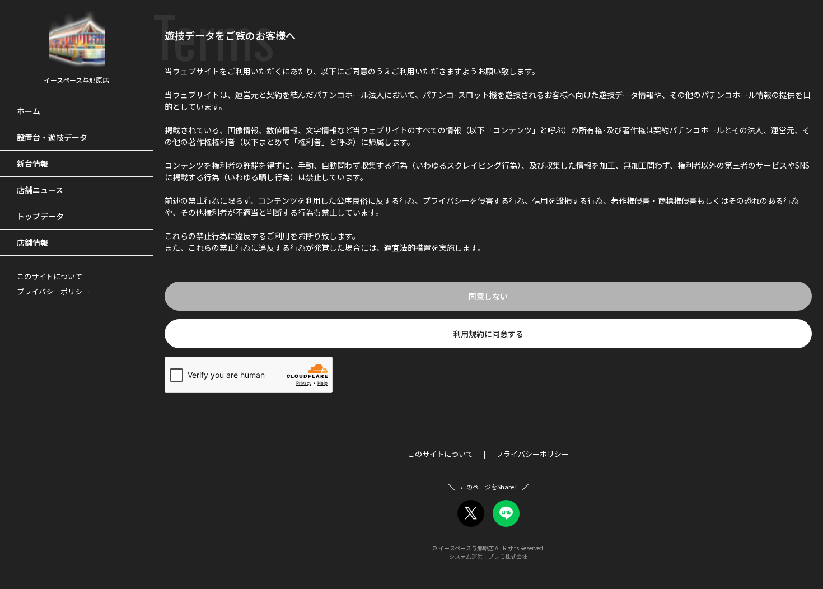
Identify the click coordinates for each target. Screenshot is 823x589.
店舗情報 (32, 242)
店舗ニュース (40, 189)
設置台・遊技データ (52, 137)
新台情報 (32, 163)
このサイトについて (49, 276)
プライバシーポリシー (53, 291)
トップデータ (40, 216)
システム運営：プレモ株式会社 (488, 556)
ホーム (28, 110)
